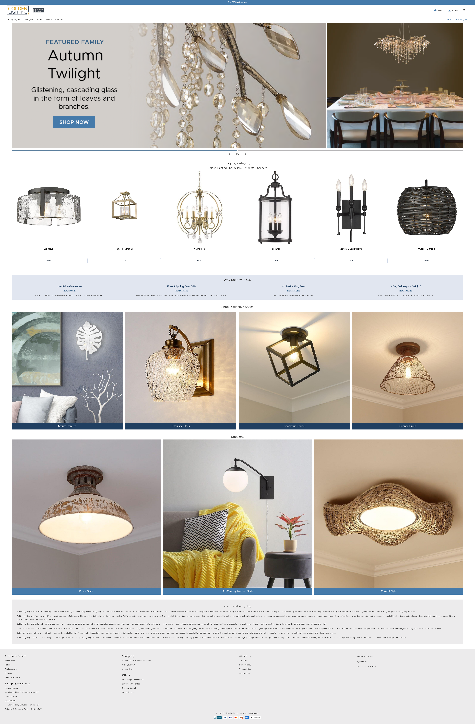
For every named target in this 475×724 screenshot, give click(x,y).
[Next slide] (245, 154)
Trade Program (461, 19)
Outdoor (40, 19)
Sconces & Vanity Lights (351, 248)
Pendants (275, 248)
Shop (48, 261)
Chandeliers (199, 248)
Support (441, 10)
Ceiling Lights (13, 19)
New (449, 19)
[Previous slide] (229, 154)
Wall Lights (27, 19)
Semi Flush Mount (124, 248)
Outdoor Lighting (426, 248)
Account (455, 10)
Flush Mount (48, 248)
